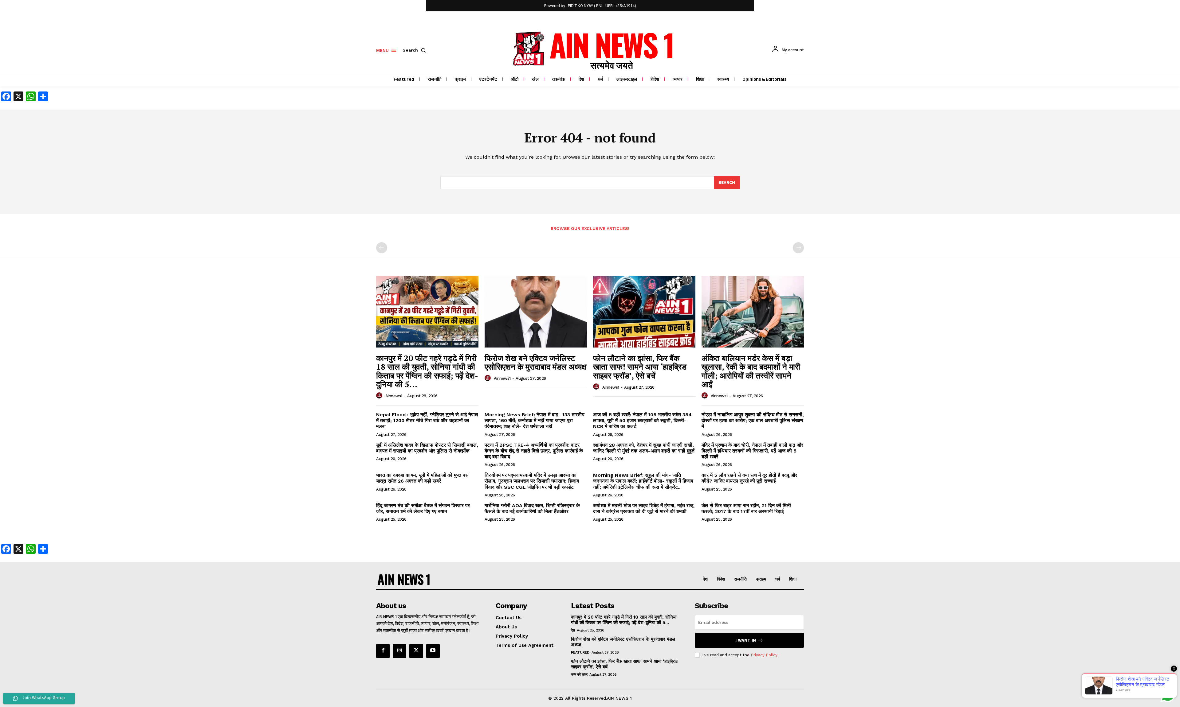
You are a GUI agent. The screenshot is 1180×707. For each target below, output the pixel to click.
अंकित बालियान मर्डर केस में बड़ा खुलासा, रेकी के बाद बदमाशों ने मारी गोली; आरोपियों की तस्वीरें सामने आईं (751, 371)
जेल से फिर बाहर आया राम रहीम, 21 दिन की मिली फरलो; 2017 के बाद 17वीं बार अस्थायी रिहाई (746, 508)
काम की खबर (579, 674)
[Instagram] (399, 651)
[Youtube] (433, 651)
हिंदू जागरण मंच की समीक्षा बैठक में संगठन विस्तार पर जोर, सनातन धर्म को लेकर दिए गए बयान (423, 508)
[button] (415, 50)
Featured (580, 652)
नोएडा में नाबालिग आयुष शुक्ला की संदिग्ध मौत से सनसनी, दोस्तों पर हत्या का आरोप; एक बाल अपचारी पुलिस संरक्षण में (753, 420)
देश (573, 630)
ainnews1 (393, 396)
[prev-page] (381, 247)
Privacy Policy (764, 655)
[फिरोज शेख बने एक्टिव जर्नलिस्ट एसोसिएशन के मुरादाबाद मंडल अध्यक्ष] (536, 312)
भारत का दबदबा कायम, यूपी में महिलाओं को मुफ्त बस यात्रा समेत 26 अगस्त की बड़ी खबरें (422, 478)
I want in (745, 640)
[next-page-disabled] (798, 247)
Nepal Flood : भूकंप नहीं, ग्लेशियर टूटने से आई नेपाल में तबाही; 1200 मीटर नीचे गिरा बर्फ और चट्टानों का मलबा (427, 420)
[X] (416, 651)
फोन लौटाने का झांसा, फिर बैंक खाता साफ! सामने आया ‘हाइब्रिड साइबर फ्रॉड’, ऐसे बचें (639, 367)
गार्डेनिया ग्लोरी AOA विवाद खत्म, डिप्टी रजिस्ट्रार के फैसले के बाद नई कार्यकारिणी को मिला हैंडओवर (532, 508)
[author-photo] (380, 395)
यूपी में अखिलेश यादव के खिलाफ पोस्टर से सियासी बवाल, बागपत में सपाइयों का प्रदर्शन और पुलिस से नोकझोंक (427, 448)
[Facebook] (383, 651)
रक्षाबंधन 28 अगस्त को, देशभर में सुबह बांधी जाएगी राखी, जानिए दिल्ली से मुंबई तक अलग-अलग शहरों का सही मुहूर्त (643, 448)
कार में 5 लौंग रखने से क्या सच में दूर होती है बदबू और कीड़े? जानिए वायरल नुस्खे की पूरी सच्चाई (749, 478)
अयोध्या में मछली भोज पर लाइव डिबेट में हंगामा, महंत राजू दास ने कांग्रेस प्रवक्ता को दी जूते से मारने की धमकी (643, 508)
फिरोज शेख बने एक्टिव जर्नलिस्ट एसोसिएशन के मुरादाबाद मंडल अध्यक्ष (536, 362)
